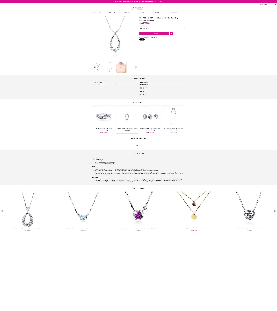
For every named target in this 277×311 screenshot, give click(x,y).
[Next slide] (136, 67)
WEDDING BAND (111, 12)
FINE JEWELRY (127, 12)
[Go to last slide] (2, 211)
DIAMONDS (142, 12)
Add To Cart (154, 34)
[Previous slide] (95, 67)
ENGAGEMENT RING (97, 12)
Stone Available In (143, 26)
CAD (267, 4)
